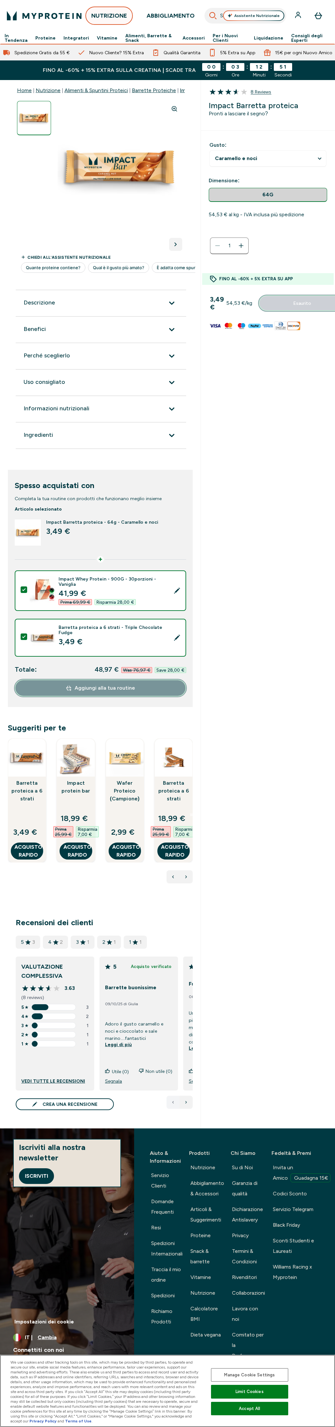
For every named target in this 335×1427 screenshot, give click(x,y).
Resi (156, 1227)
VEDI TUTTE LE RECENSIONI (53, 1081)
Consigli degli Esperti (307, 37)
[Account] (299, 15)
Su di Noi (242, 1167)
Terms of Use (78, 1421)
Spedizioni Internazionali (167, 1248)
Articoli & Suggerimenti (205, 1214)
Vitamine (107, 38)
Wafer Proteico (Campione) (124, 790)
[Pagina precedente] (173, 1102)
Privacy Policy (43, 1421)
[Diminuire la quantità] (217, 246)
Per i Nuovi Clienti (225, 37)
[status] (229, 246)
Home (24, 90)
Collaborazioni (248, 1293)
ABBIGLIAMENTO (171, 15)
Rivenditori (244, 1277)
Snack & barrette (200, 1256)
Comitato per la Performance (248, 1345)
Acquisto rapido (28, 851)
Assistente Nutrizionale (257, 15)
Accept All (249, 1408)
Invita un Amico (300, 1173)
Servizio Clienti (160, 1181)
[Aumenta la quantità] (241, 246)
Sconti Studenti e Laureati (293, 1246)
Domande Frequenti (162, 1207)
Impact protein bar (76, 787)
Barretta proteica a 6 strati (26, 790)
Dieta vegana (205, 1334)
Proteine (45, 38)
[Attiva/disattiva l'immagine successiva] (175, 244)
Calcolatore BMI (204, 1314)
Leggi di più (118, 1044)
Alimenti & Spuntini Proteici (96, 90)
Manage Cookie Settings (249, 1374)
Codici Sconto (290, 1193)
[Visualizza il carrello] (318, 15)
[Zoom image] (174, 109)
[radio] (268, 195)
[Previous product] (173, 876)
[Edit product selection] (177, 590)
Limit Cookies (250, 1391)
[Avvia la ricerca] (213, 16)
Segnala (113, 1081)
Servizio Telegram (293, 1209)
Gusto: (217, 145)
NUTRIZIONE (109, 15)
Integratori (76, 38)
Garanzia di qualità (244, 1188)
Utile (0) (120, 1071)
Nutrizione (48, 90)
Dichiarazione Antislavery (247, 1214)
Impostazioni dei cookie (44, 1321)
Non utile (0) (159, 1071)
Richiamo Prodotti (161, 1316)
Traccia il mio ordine (166, 1275)
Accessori (194, 38)
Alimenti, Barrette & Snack (148, 37)
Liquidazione (268, 38)
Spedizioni (163, 1295)
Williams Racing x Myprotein (292, 1272)
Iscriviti (36, 1176)
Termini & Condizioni (244, 1256)
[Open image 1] (34, 118)
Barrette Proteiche (154, 90)
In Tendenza (16, 37)
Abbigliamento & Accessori (207, 1188)
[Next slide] (191, 814)
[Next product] (186, 876)
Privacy (240, 1235)
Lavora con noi (245, 1314)
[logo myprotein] (44, 15)
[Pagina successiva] (186, 1102)
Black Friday (286, 1225)
